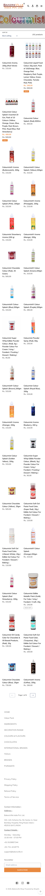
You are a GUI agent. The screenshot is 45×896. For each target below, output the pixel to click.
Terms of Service (11, 797)
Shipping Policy (11, 785)
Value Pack (9, 718)
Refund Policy (10, 791)
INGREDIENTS (10, 724)
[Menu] (41, 5)
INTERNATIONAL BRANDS (15, 748)
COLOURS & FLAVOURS (14, 736)
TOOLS (7, 754)
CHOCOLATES (10, 742)
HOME (7, 712)
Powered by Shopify (32, 889)
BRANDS (8, 760)
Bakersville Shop (18, 889)
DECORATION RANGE (13, 730)
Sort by (4, 32)
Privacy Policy (10, 779)
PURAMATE (9, 766)
